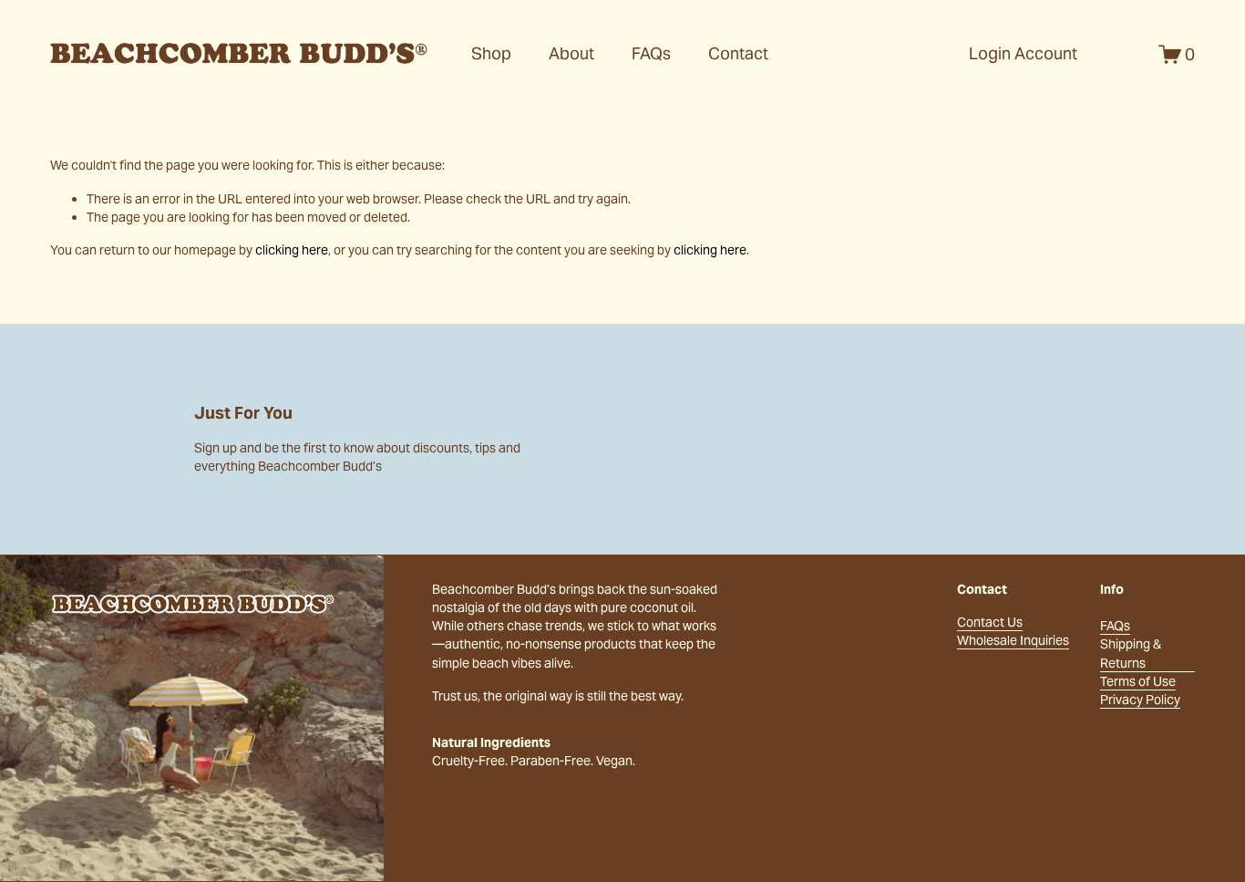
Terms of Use (1138, 681)
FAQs (651, 53)
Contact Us (990, 622)
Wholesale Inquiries (1013, 640)
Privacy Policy (1140, 699)
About (571, 53)
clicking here (291, 250)
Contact (738, 53)
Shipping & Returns (1130, 653)
